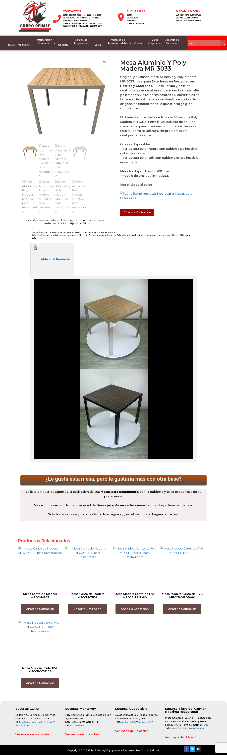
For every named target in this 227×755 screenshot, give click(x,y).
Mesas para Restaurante (105, 232)
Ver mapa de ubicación (32, 734)
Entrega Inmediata (50, 235)
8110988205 (77, 725)
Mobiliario (24, 44)
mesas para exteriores (160, 235)
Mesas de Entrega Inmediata (92, 235)
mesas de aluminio (69, 235)
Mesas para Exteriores (82, 232)
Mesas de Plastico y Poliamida (56, 232)
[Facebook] (186, 749)
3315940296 (128, 721)
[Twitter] (192, 749)
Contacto (139, 43)
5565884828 (29, 721)
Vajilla (98, 44)
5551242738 (22, 725)
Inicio (11, 44)
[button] (104, 61)
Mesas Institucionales (139, 235)
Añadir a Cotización (137, 212)
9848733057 (178, 728)
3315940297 (145, 721)
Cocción (63, 44)
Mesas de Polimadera (117, 235)
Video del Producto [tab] (55, 259)
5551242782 (46, 721)
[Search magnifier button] (223, 43)
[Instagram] (198, 749)
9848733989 (196, 728)
